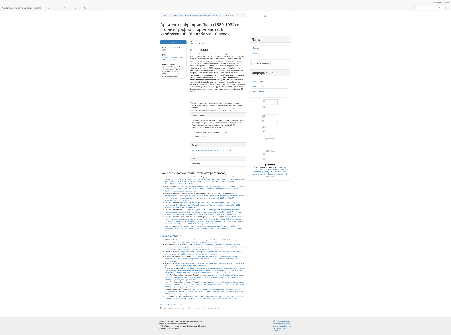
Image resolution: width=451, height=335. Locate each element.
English (256, 48)
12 (180, 304)
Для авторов (258, 86)
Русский (256, 53)
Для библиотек (258, 91)
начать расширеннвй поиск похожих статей (190, 308)
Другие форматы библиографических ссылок (211, 132)
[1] (194, 91)
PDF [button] (173, 42)
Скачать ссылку (199, 136)
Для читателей (258, 81)
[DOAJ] (270, 127)
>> (183, 304)
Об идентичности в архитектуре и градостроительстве (201, 251)
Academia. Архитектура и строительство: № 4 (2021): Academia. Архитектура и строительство (205, 248)
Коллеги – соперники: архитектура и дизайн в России (199, 240)
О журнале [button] (49, 8)
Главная (165, 15)
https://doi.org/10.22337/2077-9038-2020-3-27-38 (173, 58)
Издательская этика (91, 8)
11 (177, 304)
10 (175, 304)
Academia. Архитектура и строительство (21, 7)
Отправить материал (261, 63)
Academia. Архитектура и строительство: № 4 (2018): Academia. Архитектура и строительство (203, 252)
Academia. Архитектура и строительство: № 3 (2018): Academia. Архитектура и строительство (202, 241)
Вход (447, 2)
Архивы (77, 8)
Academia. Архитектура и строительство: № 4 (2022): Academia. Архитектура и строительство (204, 222)
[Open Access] (270, 102)
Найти (441, 8)
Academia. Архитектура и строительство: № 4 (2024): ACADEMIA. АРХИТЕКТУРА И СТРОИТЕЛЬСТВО (204, 271)
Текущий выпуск (64, 8)
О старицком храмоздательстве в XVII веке (196, 263)
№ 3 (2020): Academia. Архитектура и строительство (200, 15)
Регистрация (437, 2)
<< (161, 304)
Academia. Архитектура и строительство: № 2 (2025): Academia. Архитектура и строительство (201, 214)
